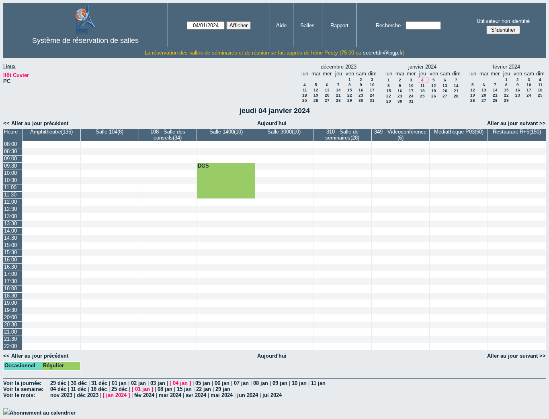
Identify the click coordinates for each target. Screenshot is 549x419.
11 (305, 90)
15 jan (184, 389)
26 (315, 100)
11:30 (10, 195)
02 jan (138, 383)
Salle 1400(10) (226, 132)
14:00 (10, 231)
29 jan (222, 389)
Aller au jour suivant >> (516, 123)
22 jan (203, 389)
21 (338, 95)
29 (349, 100)
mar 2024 (170, 395)
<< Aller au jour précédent (35, 123)
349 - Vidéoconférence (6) (400, 135)
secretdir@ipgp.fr (383, 53)
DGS (203, 166)
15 (349, 90)
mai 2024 (222, 395)
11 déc (78, 389)
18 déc (99, 389)
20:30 (10, 325)
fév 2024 (144, 395)
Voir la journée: (22, 383)
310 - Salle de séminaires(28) (342, 135)
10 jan (299, 383)
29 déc (58, 383)
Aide (281, 25)
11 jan (318, 383)
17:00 (10, 274)
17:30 (10, 281)
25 (304, 100)
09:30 (10, 166)
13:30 (10, 224)
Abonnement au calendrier (43, 413)
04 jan (180, 383)
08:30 (10, 151)
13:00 (10, 216)
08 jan (260, 383)
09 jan (279, 383)
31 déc (99, 383)
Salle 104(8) (109, 132)
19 (315, 95)
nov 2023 (61, 395)
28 (338, 100)
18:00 (10, 288)
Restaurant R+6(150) (517, 132)
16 (360, 90)
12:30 (10, 209)
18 (304, 95)
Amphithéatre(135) (51, 132)
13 (327, 90)
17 (372, 90)
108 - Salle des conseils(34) (167, 135)
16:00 (10, 260)
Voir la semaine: (23, 389)
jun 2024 (247, 395)
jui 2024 (272, 395)
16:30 (10, 267)
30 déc (79, 383)
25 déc (119, 389)
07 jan (241, 383)
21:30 (10, 339)
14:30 (10, 238)
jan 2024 (116, 395)
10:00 (10, 173)
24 (372, 95)
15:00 (10, 245)
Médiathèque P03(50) (458, 132)
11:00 (10, 187)
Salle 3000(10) (284, 132)
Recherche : (390, 25)
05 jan (202, 383)
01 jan (119, 383)
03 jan (157, 383)
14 (338, 90)
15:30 (10, 252)
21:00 (10, 332)
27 (327, 100)
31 (372, 100)
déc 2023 (87, 395)
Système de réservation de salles (85, 40)
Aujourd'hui (272, 123)
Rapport (339, 25)
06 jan (222, 383)
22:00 (10, 346)
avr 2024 (196, 395)
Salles (307, 25)
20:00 (10, 317)
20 (327, 95)
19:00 (10, 303)
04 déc (58, 389)
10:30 (10, 180)
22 (349, 95)
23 (360, 95)
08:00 (10, 144)
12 (315, 90)
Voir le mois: (19, 395)
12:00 (10, 202)
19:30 (10, 310)
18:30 (10, 296)
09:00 (10, 159)
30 (360, 100)
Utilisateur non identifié (503, 21)
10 (372, 85)
